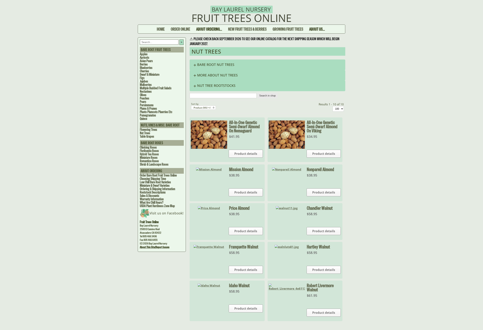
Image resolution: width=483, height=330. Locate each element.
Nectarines (146, 91)
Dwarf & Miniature (149, 74)
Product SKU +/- (202, 107)
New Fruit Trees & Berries (247, 29)
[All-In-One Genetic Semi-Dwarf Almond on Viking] (287, 148)
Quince (143, 118)
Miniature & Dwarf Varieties (155, 185)
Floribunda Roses (149, 151)
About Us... (317, 29)
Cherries (144, 71)
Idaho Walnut (239, 285)
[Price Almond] (209, 208)
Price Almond (239, 208)
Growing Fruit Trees (288, 29)
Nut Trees (145, 133)
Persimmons (147, 105)
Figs (142, 78)
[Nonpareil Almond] (286, 169)
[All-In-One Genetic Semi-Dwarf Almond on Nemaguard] (209, 148)
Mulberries (146, 84)
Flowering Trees (148, 129)
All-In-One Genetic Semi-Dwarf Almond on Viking (322, 126)
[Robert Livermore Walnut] (287, 288)
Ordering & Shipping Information (157, 189)
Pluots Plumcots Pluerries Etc (156, 112)
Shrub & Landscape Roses (154, 164)
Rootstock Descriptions (153, 192)
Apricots (144, 57)
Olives (143, 95)
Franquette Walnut (243, 247)
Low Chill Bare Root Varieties (155, 182)
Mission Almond (241, 169)
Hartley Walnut (318, 247)
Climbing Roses (148, 147)
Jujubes (144, 81)
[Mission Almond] (209, 169)
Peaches (144, 98)
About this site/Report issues (154, 247)
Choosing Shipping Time (153, 179)
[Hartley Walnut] (287, 247)
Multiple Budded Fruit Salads (156, 88)
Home (161, 29)
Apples (144, 54)
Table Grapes (147, 136)
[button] (267, 64)
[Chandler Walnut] (287, 208)
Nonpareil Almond (320, 169)
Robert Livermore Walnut (320, 287)
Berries (144, 64)
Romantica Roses (149, 161)
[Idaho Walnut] (209, 285)
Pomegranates (148, 115)
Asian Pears (146, 61)
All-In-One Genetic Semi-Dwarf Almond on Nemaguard (244, 126)
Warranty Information (152, 199)
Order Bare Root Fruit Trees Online (158, 175)
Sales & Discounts (149, 196)
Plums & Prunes (148, 108)
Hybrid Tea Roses (149, 154)
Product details (245, 154)
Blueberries (146, 68)
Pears (143, 101)
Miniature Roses (149, 157)
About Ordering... (209, 29)
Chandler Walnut (320, 208)
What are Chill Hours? (151, 202)
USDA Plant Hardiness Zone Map (157, 206)
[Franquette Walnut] (209, 247)
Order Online (180, 29)
